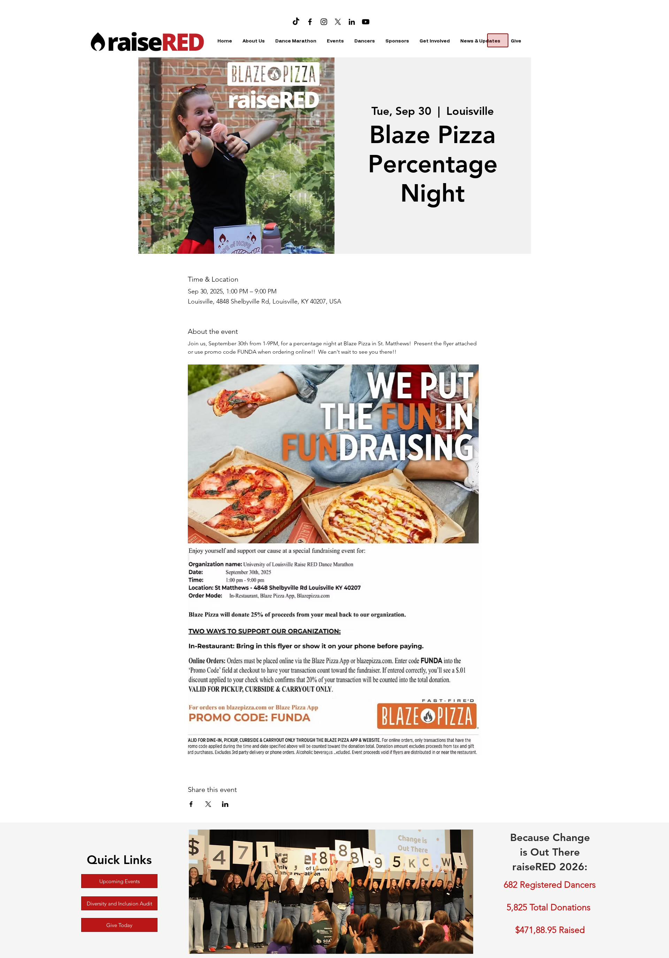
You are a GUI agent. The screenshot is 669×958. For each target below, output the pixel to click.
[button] (296, 41)
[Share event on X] (208, 804)
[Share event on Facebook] (191, 804)
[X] (337, 21)
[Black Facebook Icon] (310, 21)
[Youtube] (365, 21)
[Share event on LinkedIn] (225, 804)
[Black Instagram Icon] (324, 21)
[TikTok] (296, 21)
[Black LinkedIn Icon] (351, 21)
